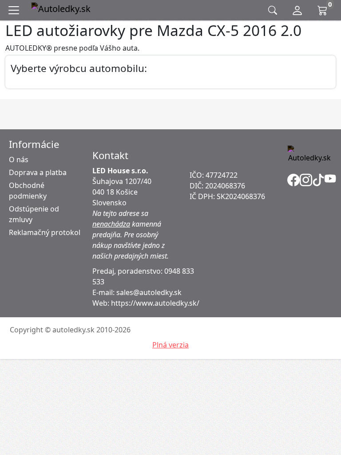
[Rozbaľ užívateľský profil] (297, 10)
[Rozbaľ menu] (15, 10)
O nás (18, 159)
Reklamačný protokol (44, 232)
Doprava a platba (38, 172)
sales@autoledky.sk (149, 292)
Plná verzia (170, 345)
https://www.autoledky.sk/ (155, 303)
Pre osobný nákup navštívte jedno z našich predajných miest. (130, 245)
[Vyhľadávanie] (272, 10)
